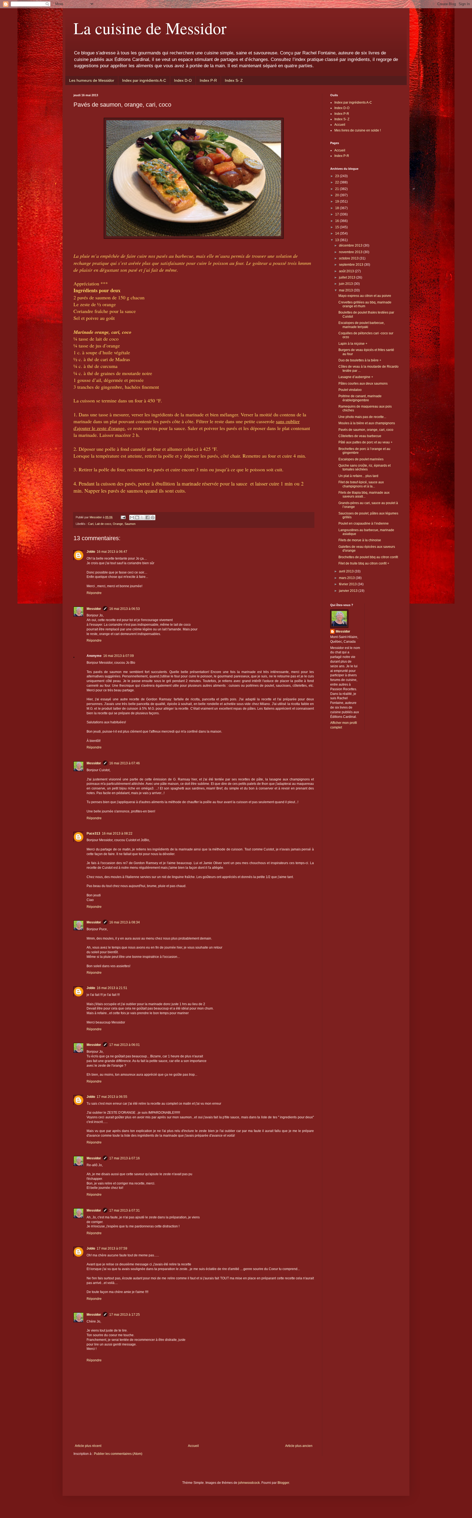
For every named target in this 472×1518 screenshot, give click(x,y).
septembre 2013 (351, 265)
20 (337, 195)
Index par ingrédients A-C (144, 80)
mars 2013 (347, 578)
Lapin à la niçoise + (352, 344)
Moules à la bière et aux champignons (366, 423)
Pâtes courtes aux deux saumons (363, 383)
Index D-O (183, 80)
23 (337, 176)
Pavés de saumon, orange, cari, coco (365, 430)
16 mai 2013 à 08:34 (124, 922)
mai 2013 (346, 290)
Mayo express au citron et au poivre (364, 296)
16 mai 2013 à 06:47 (112, 552)
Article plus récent (88, 1446)
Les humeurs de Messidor (91, 80)
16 (337, 221)
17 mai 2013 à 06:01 (124, 1045)
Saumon (130, 523)
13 (337, 240)
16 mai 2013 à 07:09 (118, 656)
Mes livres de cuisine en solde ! (357, 130)
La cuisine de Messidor (149, 28)
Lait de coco (103, 523)
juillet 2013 (347, 277)
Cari (90, 523)
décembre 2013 (351, 245)
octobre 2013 (349, 258)
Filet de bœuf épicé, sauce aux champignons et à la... (361, 484)
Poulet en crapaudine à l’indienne (363, 523)
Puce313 (93, 833)
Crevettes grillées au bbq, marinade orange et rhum (364, 304)
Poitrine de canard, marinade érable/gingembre (360, 398)
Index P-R (208, 80)
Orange (118, 523)
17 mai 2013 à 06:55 (112, 1097)
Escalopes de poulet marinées (361, 459)
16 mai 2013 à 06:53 (124, 609)
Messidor (94, 609)
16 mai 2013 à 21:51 (112, 988)
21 (337, 189)
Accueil (193, 1446)
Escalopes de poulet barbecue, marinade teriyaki (361, 325)
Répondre (94, 593)
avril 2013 (347, 571)
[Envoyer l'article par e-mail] (122, 517)
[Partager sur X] (142, 517)
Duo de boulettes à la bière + (359, 360)
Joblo (91, 552)
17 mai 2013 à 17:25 (124, 1315)
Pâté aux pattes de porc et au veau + (365, 442)
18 (337, 208)
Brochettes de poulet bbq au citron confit (368, 557)
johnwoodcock (249, 1483)
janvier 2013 (348, 591)
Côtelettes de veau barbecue (359, 436)
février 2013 (348, 584)
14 (337, 233)
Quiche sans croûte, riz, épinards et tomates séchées (364, 467)
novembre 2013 (351, 252)
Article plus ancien (298, 1446)
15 (337, 227)
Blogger (283, 1483)
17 (337, 214)
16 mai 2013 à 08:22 (117, 833)
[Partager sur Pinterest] (152, 517)
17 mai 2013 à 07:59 (112, 1248)
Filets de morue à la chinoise (359, 540)
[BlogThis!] (137, 517)
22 (337, 182)
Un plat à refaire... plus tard (358, 476)
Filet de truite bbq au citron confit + (363, 563)
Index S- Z (234, 80)
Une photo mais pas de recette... (362, 417)
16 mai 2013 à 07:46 (124, 763)
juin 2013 (346, 284)
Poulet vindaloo (350, 390)
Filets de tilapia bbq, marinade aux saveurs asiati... (364, 494)
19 (337, 201)
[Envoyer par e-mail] (132, 517)
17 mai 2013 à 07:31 (124, 1210)
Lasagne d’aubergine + (355, 377)
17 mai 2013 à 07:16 (124, 1158)
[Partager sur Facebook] (147, 517)
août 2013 (347, 271)
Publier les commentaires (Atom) (118, 1454)
